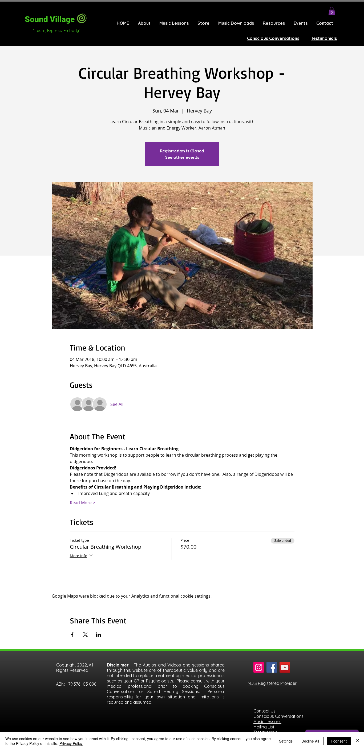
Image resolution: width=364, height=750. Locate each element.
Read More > (82, 503)
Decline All (310, 741)
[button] (331, 11)
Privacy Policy (71, 743)
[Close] (357, 741)
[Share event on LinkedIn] (98, 634)
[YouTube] (285, 667)
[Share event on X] (85, 634)
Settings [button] (286, 741)
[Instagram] (258, 667)
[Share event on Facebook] (72, 634)
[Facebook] (271, 667)
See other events (182, 157)
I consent (339, 741)
